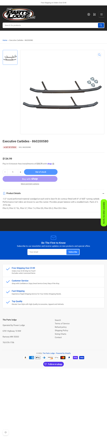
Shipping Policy (61, 330)
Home (5, 40)
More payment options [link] (30, 184)
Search (58, 320)
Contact (58, 337)
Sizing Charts (60, 334)
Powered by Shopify (63, 353)
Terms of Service (62, 323)
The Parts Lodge (49, 353)
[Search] (101, 25)
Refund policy (61, 327)
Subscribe (73, 252)
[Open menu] (101, 14)
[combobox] (53, 25)
